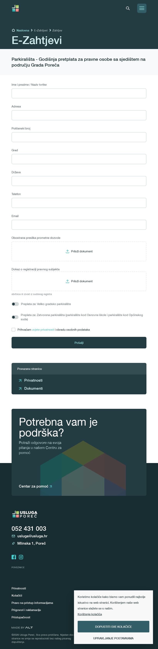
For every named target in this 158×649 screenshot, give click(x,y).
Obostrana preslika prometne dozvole (36, 237)
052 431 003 (29, 528)
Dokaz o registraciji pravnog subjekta (36, 269)
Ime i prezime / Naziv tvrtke (29, 84)
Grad (15, 150)
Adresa (16, 106)
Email (15, 216)
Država (16, 172)
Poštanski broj (21, 128)
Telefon (16, 194)
